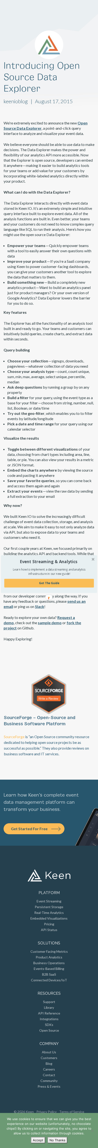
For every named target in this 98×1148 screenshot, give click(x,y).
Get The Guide (49, 583)
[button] (48, 561)
